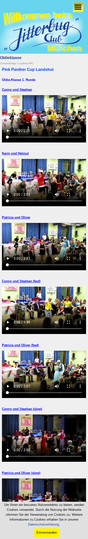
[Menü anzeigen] (78, 7)
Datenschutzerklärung (43, 524)
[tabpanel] (44, 79)
